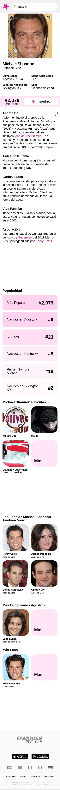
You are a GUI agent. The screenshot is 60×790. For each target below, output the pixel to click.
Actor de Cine (12, 68)
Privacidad (35, 777)
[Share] (11, 17)
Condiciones (48, 777)
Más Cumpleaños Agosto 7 (24, 605)
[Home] (30, 739)
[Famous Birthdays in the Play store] (40, 756)
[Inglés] (9, 767)
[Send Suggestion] (56, 114)
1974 (19, 79)
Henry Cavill (43, 241)
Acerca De (11, 777)
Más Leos (10, 650)
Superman (25, 237)
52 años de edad (42, 88)
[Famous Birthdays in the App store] (20, 756)
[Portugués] (20, 767)
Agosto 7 (9, 79)
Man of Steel (23, 136)
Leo (33, 79)
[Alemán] (50, 767)
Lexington (9, 88)
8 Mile (37, 136)
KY (19, 88)
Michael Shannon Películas (24, 402)
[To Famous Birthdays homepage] (6, 6)
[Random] (48, 17)
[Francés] (30, 767)
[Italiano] (40, 767)
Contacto (23, 777)
